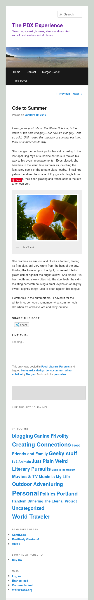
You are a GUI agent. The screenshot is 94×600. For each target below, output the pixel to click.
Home (16, 72)
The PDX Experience (37, 25)
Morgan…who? (51, 72)
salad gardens (43, 370)
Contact (31, 72)
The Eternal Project (60, 501)
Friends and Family (30, 453)
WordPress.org (22, 590)
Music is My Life (54, 476)
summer (58, 370)
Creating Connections (41, 444)
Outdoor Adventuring (37, 483)
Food (44, 366)
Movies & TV (25, 476)
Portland (67, 493)
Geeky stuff (63, 453)
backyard (27, 370)
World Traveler (31, 516)
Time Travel (20, 80)
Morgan (30, 374)
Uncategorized (28, 507)
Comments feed (22, 585)
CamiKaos (19, 535)
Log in (16, 576)
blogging (22, 435)
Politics (48, 494)
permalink (60, 374)
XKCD (16, 544)
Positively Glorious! (25, 539)
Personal (25, 492)
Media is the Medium (63, 469)
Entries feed (20, 580)
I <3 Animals (21, 461)
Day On (17, 560)
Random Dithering (27, 501)
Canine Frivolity (51, 435)
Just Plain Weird (50, 461)
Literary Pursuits (59, 366)
